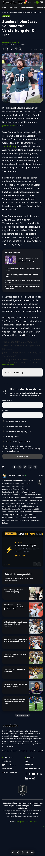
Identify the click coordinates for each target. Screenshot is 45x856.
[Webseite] (37, 475)
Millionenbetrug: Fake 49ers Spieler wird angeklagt (13, 591)
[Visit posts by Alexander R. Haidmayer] (4, 476)
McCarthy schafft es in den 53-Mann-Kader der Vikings (28, 260)
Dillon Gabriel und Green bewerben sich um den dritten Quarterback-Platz (14, 607)
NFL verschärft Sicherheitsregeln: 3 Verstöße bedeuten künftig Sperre (15, 702)
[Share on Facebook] (7, 49)
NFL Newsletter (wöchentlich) (18, 426)
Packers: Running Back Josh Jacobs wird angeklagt (15, 655)
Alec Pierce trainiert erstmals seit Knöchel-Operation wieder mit (15, 640)
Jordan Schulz (9, 125)
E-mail (5, 410)
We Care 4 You (31, 822)
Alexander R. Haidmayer (10, 42)
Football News (14, 13)
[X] (29, 774)
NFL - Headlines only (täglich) (18, 431)
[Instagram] (42, 475)
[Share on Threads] (35, 467)
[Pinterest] (41, 774)
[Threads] (34, 778)
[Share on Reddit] (30, 467)
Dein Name (7, 400)
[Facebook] (39, 475)
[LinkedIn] (26, 778)
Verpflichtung (9, 146)
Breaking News (12, 436)
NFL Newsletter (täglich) (15, 421)
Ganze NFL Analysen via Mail (17, 441)
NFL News (23, 13)
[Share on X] (12, 49)
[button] (25, 2)
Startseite (5, 13)
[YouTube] (33, 774)
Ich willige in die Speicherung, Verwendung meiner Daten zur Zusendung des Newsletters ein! (21, 448)
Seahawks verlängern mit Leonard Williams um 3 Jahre (15, 685)
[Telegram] (30, 778)
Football (40, 534)
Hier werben (23, 751)
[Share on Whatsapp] (16, 49)
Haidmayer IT (19, 822)
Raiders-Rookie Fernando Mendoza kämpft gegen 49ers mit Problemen (15, 624)
